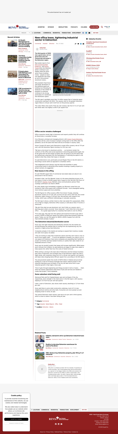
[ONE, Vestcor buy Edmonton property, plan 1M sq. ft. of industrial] (40, 355)
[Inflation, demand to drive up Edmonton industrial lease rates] (40, 338)
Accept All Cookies (16, 419)
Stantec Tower (47, 182)
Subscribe (94, 27)
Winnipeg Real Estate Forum (95, 58)
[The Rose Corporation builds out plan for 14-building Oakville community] (12, 58)
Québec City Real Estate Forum (96, 72)
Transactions (66, 32)
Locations (37, 32)
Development (76, 32)
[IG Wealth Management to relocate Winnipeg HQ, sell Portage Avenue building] (12, 43)
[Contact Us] (90, 33)
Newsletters (63, 27)
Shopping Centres (23, 81)
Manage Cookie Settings (16, 423)
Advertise (41, 27)
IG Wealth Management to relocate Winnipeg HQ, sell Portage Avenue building (24, 43)
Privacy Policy (50, 432)
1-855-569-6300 (103, 421)
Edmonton (51, 43)
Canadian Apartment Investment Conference (96, 42)
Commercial (47, 32)
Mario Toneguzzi (22, 48)
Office (26, 50)
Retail (60, 304)
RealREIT (89, 51)
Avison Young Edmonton (74, 139)
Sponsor (51, 27)
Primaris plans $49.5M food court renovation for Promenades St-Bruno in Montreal (25, 74)
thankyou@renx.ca (103, 424)
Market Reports (50, 304)
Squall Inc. (105, 427)
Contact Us (75, 432)
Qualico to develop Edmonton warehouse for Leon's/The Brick (61, 345)
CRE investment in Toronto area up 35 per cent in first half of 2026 (24, 91)
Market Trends (62, 339)
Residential (56, 32)
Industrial (45, 43)
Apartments (28, 65)
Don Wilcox (49, 348)
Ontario (20, 67)
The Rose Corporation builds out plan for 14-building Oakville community (24, 59)
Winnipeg (20, 51)
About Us (42, 432)
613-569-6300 (104, 422)
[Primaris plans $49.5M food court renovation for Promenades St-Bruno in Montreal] (12, 74)
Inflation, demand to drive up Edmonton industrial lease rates (65, 336)
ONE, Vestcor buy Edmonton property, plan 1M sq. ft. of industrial (65, 353)
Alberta (51, 307)
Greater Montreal (22, 82)
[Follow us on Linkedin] (87, 33)
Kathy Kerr (43, 47)
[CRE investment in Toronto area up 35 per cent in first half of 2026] (12, 91)
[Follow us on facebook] (83, 33)
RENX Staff (21, 79)
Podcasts (74, 27)
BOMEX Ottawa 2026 (93, 65)
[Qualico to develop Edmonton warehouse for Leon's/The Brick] (40, 347)
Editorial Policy (59, 432)
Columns (84, 27)
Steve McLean (22, 64)
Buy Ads (95, 32)
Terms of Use (67, 432)
